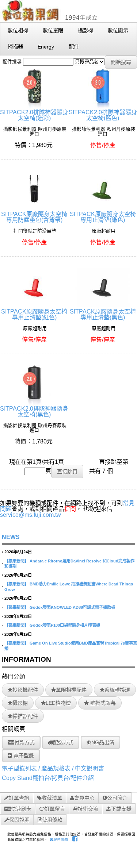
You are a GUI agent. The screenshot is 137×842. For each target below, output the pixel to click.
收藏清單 (52, 798)
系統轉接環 (117, 690)
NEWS (11, 537)
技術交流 (88, 809)
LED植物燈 (58, 703)
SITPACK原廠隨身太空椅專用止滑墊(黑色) (103, 314)
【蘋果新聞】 (16, 561)
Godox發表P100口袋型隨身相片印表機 (65, 625)
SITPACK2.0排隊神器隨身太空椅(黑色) (34, 411)
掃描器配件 (25, 716)
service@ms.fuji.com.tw (30, 515)
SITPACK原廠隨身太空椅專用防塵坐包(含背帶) (34, 217)
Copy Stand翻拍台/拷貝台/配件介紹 (48, 778)
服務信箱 (60, 840)
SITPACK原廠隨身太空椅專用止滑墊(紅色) (34, 314)
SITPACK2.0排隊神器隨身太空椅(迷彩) (34, 115)
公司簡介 (117, 798)
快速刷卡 (21, 809)
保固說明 (19, 820)
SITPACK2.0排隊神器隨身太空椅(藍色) (103, 115)
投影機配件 (25, 690)
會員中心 (84, 798)
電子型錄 (23, 755)
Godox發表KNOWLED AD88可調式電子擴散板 (72, 607)
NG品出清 (102, 742)
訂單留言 (55, 809)
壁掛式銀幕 (102, 703)
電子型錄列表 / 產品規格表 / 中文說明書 (53, 768)
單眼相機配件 (71, 690)
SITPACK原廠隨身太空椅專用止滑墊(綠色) (103, 217)
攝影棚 (20, 703)
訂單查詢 (19, 798)
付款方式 (24, 742)
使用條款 (52, 820)
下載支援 (121, 809)
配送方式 (63, 742)
